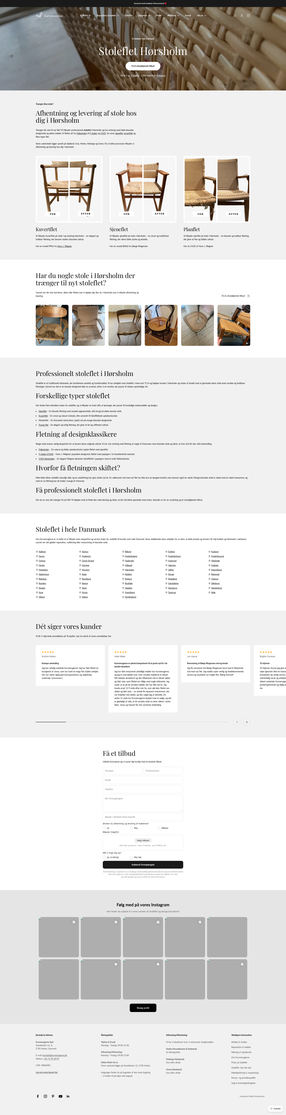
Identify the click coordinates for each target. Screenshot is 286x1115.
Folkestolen (82, 133)
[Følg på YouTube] (61, 1096)
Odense (214, 579)
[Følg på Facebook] (38, 1096)
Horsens (86, 570)
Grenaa (42, 560)
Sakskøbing (173, 583)
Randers (42, 583)
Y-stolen (93, 133)
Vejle (213, 592)
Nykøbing (172, 579)
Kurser (188, 15)
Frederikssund (217, 556)
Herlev (42, 565)
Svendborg (130, 592)
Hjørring (172, 565)
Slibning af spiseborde (241, 1052)
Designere (142, 15)
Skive (84, 588)
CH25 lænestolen (47, 458)
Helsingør (215, 560)
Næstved (215, 574)
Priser (158, 15)
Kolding (128, 574)
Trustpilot (135, 75)
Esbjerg (171, 551)
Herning (85, 565)
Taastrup (172, 592)
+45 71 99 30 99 (51, 1058)
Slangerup (172, 588)
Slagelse (128, 588)
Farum (42, 556)
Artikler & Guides (239, 1042)
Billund (128, 551)
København (44, 574)
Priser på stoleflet (239, 1062)
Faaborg (215, 551)
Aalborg (42, 551)
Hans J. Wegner (64, 246)
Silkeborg (215, 583)
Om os (200, 15)
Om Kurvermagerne (240, 1057)
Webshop (171, 15)
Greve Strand (88, 560)
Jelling (171, 570)
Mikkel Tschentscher (257, 1096)
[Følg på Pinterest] (53, 1096)
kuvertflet (128, 133)
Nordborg (86, 579)
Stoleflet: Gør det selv (241, 1067)
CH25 (103, 133)
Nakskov (43, 579)
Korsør (171, 574)
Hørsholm (129, 570)
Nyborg (128, 579)
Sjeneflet (43, 411)
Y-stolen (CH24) (46, 454)
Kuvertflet (43, 416)
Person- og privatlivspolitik (243, 1078)
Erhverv (128, 15)
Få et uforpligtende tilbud (143, 66)
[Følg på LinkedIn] (68, 1096)
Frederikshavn (174, 556)
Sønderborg (216, 588)
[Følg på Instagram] (45, 1096)
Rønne (85, 583)
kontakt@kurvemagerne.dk (55, 1055)
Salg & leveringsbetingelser (243, 1083)
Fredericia (86, 556)
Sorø (41, 592)
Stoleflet (84, 15)
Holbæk (214, 565)
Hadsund (172, 560)
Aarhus (85, 551)
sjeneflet (119, 133)
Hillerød (128, 565)
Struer (85, 592)
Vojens (85, 597)
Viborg (42, 597)
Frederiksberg (131, 556)
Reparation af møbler (106, 15)
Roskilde (129, 583)
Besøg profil (143, 1007)
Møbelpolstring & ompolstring (245, 1072)
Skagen (42, 588)
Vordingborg (130, 597)
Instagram (161, 75)
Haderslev (129, 560)
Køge (84, 574)
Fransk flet (43, 425)
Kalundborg (216, 570)
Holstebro (43, 570)
